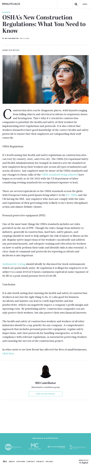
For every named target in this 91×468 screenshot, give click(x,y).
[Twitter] (22, 50)
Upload (49, 462)
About (12, 462)
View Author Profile (45, 394)
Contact (31, 462)
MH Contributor (45, 383)
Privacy (40, 462)
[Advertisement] (45, 416)
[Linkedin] (30, 50)
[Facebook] (26, 50)
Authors (20, 462)
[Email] (34, 50)
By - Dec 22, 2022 (15, 38)
